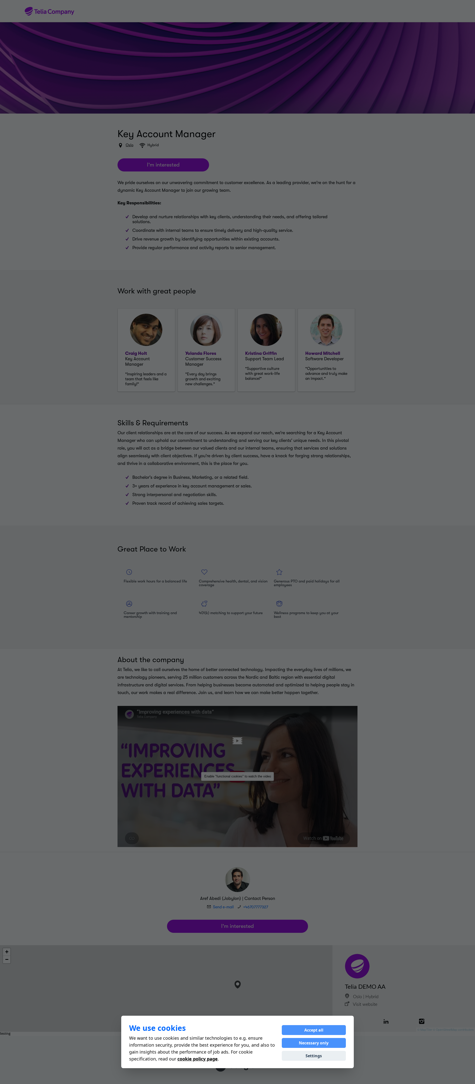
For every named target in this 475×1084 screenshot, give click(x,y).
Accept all (313, 1030)
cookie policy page (197, 1059)
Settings (314, 1056)
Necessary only (314, 1043)
